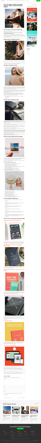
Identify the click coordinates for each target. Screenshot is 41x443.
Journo (18, 90)
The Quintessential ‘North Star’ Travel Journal (13, 295)
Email (4, 388)
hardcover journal (15, 316)
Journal (19, 220)
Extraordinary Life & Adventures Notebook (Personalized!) (13, 245)
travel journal (19, 371)
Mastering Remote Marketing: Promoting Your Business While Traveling (25, 416)
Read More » (4, 420)
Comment (5, 378)
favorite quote (7, 196)
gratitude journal (15, 342)
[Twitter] (34, 440)
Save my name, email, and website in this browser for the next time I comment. (13, 393)
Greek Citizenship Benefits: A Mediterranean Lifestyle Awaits (34, 416)
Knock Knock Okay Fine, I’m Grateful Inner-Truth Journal (14, 270)
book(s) (7, 169)
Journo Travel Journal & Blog (10, 345)
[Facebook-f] (33, 440)
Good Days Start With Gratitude (10, 220)
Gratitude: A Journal (8, 320)
